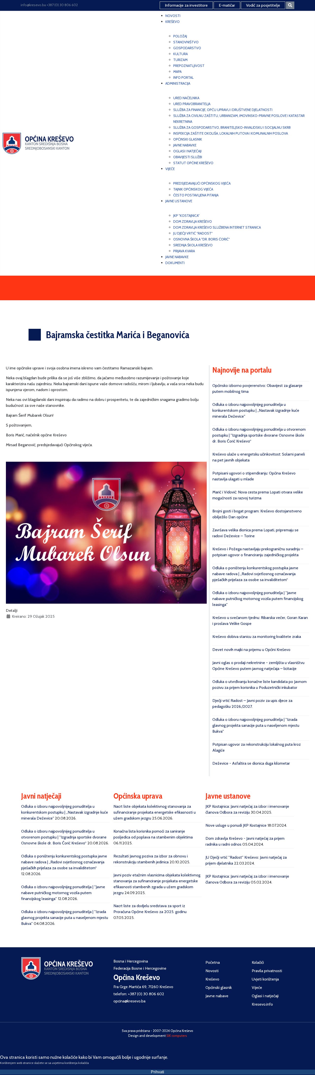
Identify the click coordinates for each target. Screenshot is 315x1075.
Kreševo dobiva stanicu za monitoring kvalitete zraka (256, 636)
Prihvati (157, 1072)
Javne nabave (216, 996)
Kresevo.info (262, 1004)
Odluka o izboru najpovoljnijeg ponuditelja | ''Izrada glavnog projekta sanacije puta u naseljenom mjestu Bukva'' (255, 725)
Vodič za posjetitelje (263, 5)
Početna (212, 962)
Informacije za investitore (186, 5)
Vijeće (257, 987)
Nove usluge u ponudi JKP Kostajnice (236, 825)
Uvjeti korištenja (265, 979)
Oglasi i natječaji (265, 996)
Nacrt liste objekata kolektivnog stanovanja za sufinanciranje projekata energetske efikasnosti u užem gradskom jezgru (154, 812)
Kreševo (212, 979)
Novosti (212, 970)
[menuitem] (172, 16)
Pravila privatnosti (267, 970)
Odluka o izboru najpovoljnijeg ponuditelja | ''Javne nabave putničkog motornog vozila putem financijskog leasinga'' (257, 598)
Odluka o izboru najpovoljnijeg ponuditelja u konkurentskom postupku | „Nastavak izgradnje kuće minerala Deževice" (255, 410)
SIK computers (176, 1036)
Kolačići (258, 962)
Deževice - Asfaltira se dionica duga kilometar (251, 763)
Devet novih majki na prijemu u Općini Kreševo (251, 649)
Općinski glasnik (218, 987)
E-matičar (227, 5)
